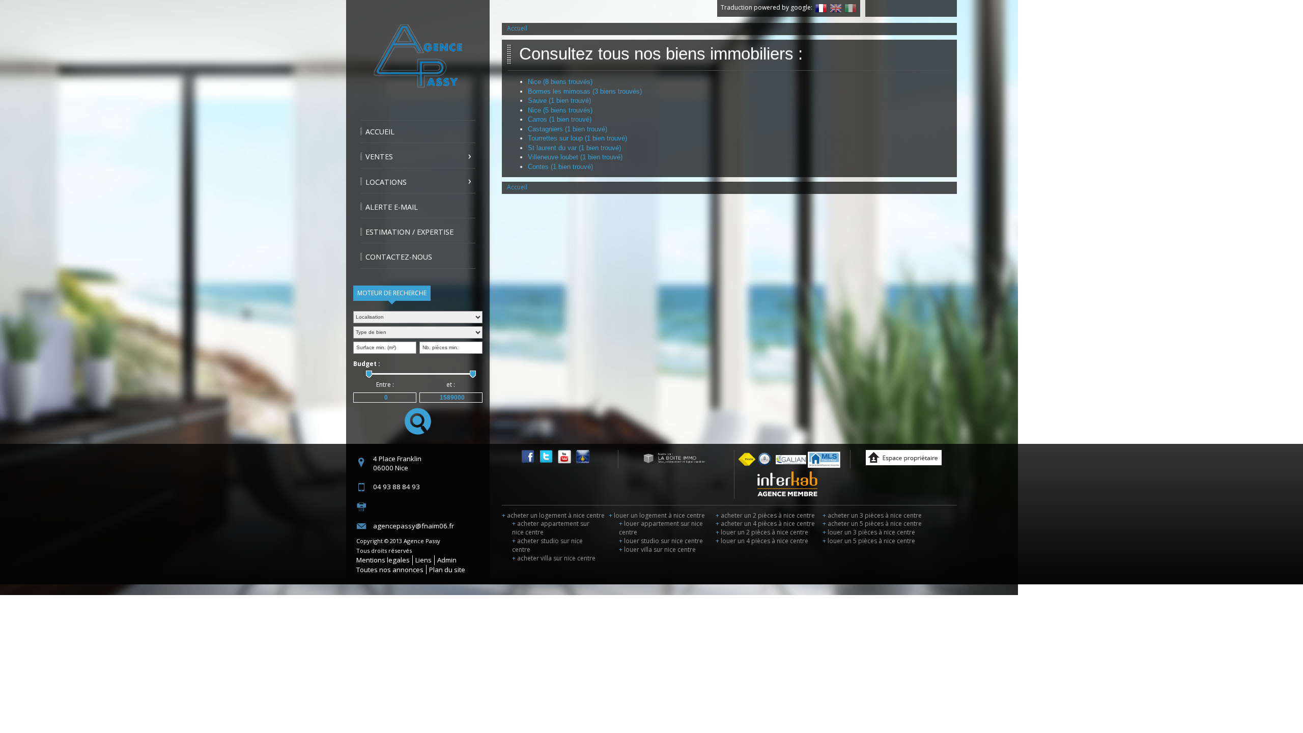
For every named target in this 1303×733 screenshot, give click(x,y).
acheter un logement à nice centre (553, 515)
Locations (386, 182)
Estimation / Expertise (409, 232)
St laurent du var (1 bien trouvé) (574, 148)
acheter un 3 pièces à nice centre (872, 515)
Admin (447, 560)
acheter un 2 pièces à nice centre (765, 515)
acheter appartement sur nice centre (550, 528)
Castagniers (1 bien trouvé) (567, 129)
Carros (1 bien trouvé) (559, 119)
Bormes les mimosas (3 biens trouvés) (585, 91)
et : (450, 384)
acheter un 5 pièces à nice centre (872, 523)
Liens (423, 560)
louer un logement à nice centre (657, 515)
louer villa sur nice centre (657, 549)
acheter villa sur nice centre (554, 558)
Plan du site (447, 569)
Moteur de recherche (392, 293)
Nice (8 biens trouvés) (560, 82)
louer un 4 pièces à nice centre (762, 541)
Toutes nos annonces (389, 569)
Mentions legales (383, 560)
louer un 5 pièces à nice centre (869, 541)
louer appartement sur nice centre (661, 528)
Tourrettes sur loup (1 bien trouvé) (577, 138)
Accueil (379, 131)
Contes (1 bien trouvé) (560, 167)
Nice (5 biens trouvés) (560, 110)
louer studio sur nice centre (661, 541)
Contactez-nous (398, 257)
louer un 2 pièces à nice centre (762, 532)
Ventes (379, 156)
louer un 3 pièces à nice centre (869, 532)
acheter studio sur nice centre (547, 545)
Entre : (385, 384)
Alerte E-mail (391, 207)
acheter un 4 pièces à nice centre (765, 523)
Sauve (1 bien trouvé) (559, 100)
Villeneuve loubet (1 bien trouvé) (575, 157)
